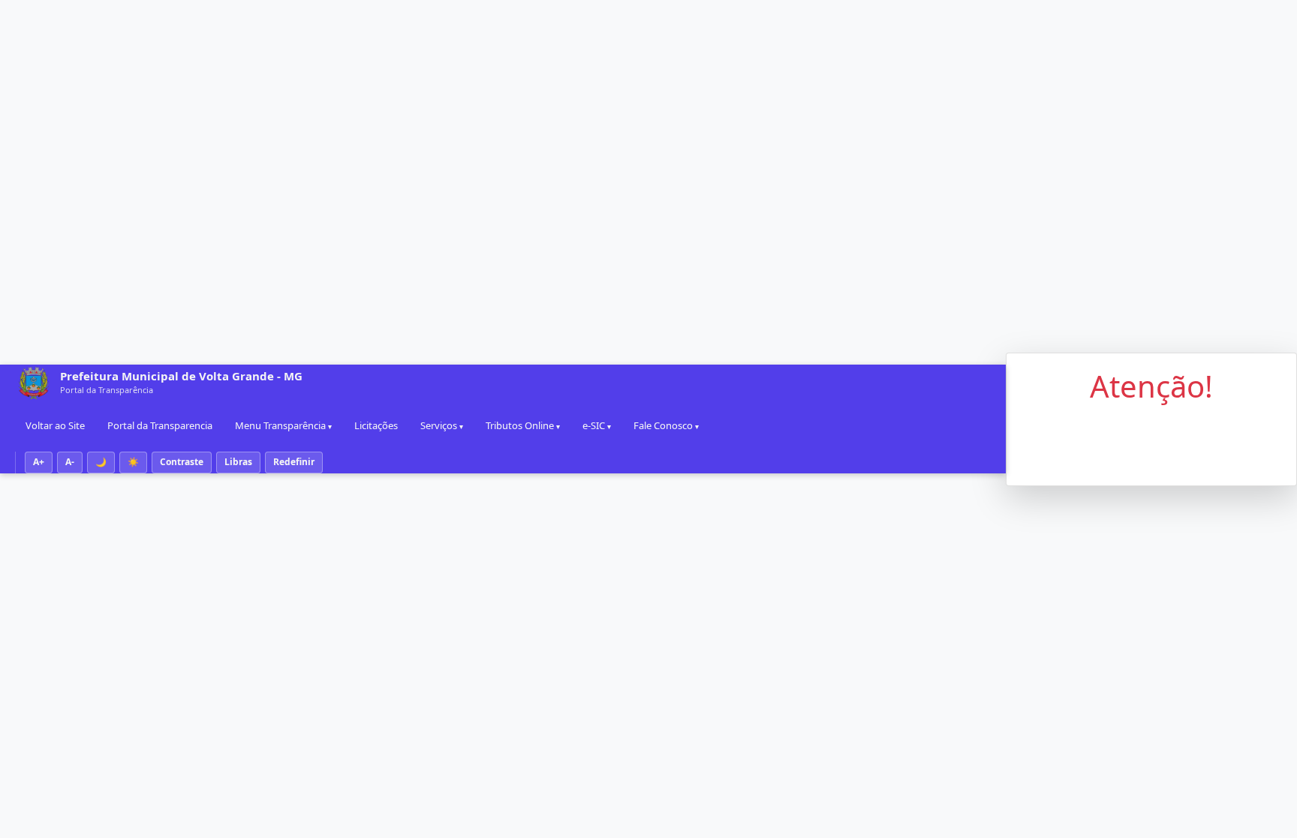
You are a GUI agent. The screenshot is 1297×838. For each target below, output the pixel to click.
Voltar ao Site (55, 425)
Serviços (438, 425)
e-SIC (593, 425)
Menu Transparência (280, 425)
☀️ (133, 461)
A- (69, 461)
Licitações (376, 425)
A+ (38, 461)
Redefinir (293, 461)
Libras (238, 461)
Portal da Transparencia (159, 425)
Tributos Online (520, 425)
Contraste (181, 461)
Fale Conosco (663, 425)
